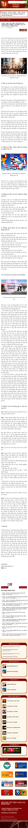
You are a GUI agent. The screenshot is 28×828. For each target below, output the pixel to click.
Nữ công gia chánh (12, 722)
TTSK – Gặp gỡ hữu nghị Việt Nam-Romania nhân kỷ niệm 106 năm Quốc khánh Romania (14, 620)
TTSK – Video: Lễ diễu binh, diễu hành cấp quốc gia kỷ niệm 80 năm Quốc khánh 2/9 (15, 601)
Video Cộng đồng (11, 689)
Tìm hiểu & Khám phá (12, 732)
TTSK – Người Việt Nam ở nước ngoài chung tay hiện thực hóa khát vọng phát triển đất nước (14, 634)
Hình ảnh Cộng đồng (12, 671)
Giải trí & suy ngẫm (12, 706)
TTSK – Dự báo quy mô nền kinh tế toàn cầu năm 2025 (13, 613)
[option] (14, 647)
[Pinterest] (11, 584)
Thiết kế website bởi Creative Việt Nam (9, 819)
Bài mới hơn (23, 587)
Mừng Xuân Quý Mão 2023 (11, 650)
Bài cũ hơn (4, 587)
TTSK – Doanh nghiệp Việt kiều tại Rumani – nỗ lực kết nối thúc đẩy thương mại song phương (15, 604)
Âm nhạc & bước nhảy (13, 716)
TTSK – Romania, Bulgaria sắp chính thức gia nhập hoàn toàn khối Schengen (14, 616)
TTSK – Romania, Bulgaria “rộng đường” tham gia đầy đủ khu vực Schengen (15, 624)
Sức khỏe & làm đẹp (12, 711)
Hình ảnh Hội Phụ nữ (12, 666)
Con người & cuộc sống (13, 700)
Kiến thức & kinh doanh (13, 727)
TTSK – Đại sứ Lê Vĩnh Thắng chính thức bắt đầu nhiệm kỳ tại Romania (13, 594)
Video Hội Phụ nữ (11, 684)
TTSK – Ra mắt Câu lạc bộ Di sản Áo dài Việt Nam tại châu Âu (14, 627)
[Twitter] (9, 584)
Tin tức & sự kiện (11, 738)
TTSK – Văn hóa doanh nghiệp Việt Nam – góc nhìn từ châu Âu (14, 631)
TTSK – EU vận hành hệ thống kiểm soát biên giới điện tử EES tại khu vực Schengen (14, 597)
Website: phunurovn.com (9, 810)
